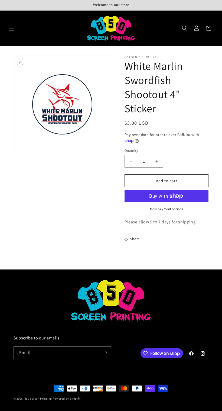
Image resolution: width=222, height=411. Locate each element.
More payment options (166, 209)
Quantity (131, 150)
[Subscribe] (105, 352)
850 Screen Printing (38, 398)
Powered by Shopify (67, 398)
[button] (11, 28)
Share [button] (135, 238)
